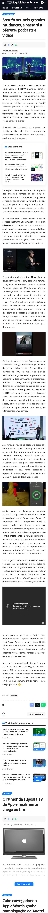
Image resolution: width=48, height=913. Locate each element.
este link (41, 208)
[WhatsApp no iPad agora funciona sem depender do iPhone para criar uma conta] (37, 167)
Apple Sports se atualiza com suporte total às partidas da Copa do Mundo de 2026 (15, 731)
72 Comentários (37, 714)
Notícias (7, 793)
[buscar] (31, 2)
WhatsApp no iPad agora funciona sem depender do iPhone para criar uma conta (16, 167)
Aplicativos (8, 14)
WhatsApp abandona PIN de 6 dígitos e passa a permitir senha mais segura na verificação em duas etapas (16, 156)
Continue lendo (24, 884)
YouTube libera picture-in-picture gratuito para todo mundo (14, 763)
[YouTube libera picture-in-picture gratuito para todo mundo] (39, 763)
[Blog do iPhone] (18, 2)
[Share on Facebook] (8, 45)
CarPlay (37, 780)
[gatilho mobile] (4, 2)
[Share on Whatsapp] (16, 45)
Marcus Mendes (11, 50)
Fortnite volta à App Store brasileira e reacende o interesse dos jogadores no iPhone (15, 178)
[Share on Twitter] (12, 45)
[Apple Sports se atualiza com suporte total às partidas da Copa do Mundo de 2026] (39, 731)
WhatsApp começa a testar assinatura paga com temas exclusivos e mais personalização (15, 747)
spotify (14, 695)
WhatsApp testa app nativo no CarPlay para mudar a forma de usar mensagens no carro (16, 777)
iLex (7, 825)
